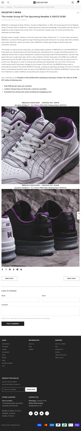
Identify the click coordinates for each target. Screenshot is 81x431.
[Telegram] (17, 269)
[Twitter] (6, 269)
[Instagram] (36, 413)
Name (3, 295)
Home (2, 7)
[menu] (2, 2)
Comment (4, 305)
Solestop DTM (41, 400)
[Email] (21, 269)
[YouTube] (42, 413)
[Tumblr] (14, 269)
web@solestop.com (35, 405)
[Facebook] (2, 269)
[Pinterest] (10, 269)
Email (43, 295)
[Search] (8, 2)
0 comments (23, 20)
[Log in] (73, 2)
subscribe (31, 389)
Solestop (9, 7)
